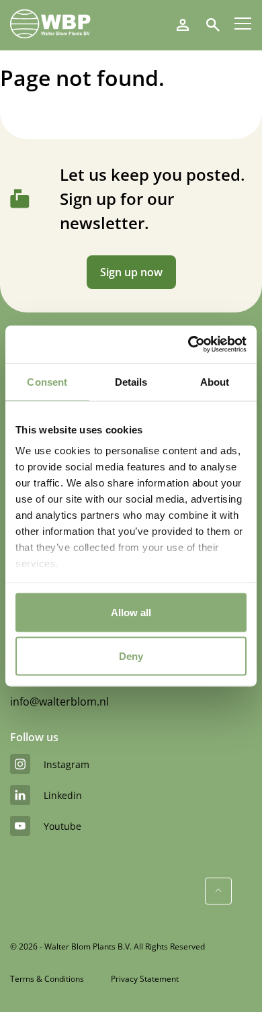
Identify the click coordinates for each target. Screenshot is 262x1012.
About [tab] (215, 381)
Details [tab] (131, 381)
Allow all (131, 612)
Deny (131, 656)
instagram (66, 764)
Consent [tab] (47, 381)
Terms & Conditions (47, 978)
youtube (62, 826)
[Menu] (242, 23)
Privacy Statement (145, 978)
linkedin (63, 795)
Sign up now (131, 272)
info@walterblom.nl (59, 701)
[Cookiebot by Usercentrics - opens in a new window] (188, 344)
